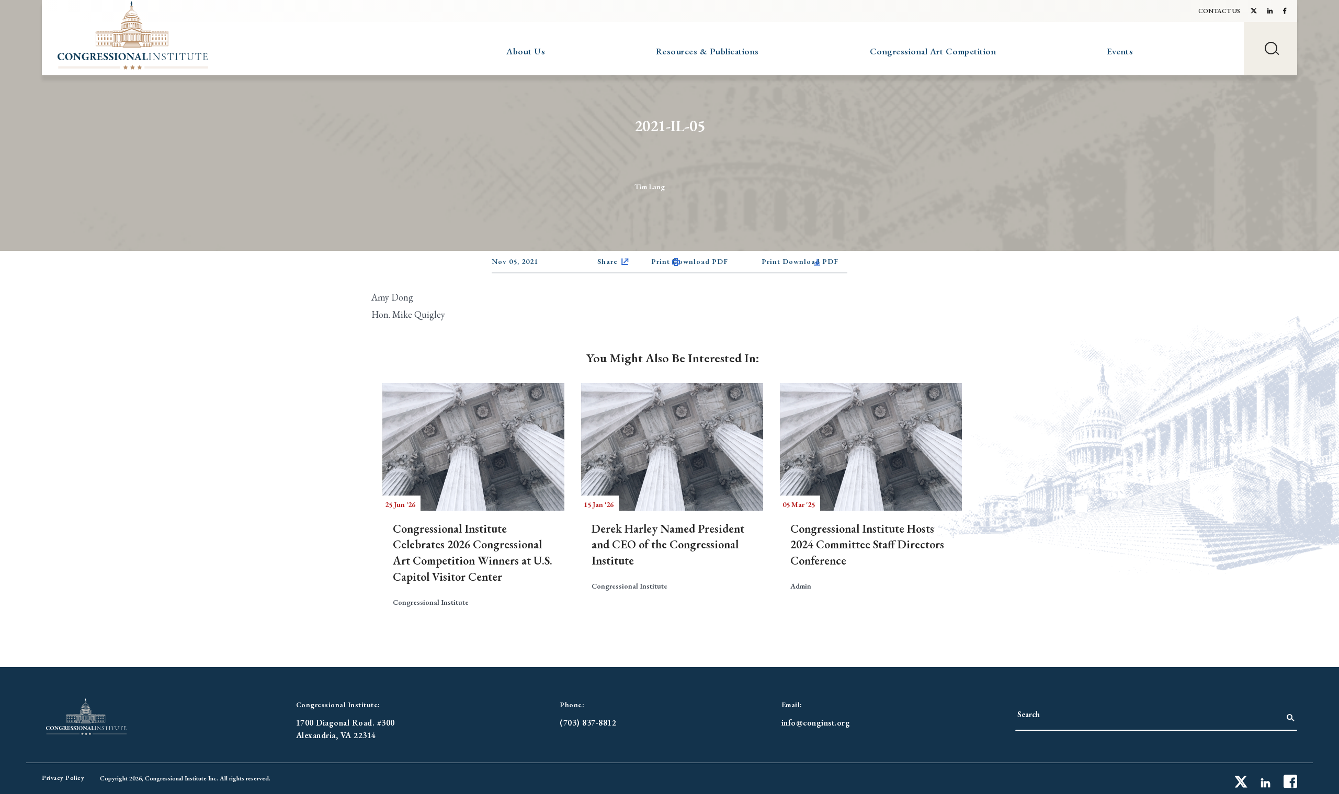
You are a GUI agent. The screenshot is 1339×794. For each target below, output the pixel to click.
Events (1120, 51)
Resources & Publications (707, 51)
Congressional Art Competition (933, 51)
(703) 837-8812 (588, 722)
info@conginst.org (815, 722)
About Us (525, 51)
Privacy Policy (63, 778)
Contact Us (1219, 11)
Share (607, 261)
